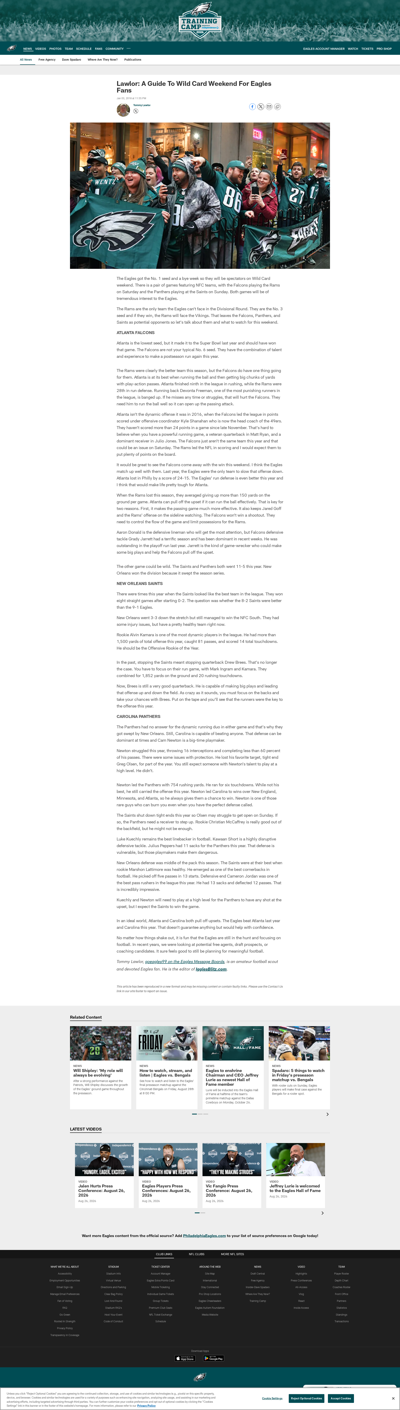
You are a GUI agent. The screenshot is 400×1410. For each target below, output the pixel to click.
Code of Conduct (113, 1321)
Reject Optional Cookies (306, 1398)
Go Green (65, 1314)
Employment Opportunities (65, 1280)
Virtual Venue (113, 1280)
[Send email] (269, 109)
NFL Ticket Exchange (160, 1314)
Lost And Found (113, 1300)
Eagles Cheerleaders (210, 1300)
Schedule (160, 1321)
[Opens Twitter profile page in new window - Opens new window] (135, 111)
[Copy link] (277, 106)
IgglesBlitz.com (211, 970)
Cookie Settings (272, 1398)
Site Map (210, 1273)
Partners (341, 1300)
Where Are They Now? (257, 1293)
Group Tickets (161, 1300)
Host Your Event (113, 1314)
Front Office (341, 1293)
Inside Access (301, 1307)
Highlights (301, 1273)
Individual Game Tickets (160, 1293)
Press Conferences (301, 1280)
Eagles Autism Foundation (210, 1307)
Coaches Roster (341, 1287)
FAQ (64, 1307)
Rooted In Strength (64, 1321)
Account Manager (160, 1273)
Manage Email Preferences (65, 1293)
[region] (200, 1398)
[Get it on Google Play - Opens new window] (214, 1360)
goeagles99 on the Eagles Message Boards (184, 962)
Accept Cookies (341, 1398)
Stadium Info (113, 1273)
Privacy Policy (65, 1328)
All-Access (301, 1287)
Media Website (210, 1314)
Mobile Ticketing (160, 1287)
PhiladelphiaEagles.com (204, 1235)
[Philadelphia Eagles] (200, 1378)
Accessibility (65, 1273)
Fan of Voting (65, 1300)
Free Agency (258, 1280)
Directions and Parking (113, 1287)
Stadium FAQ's (113, 1307)
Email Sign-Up (65, 1287)
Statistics (341, 1307)
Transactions (342, 1321)
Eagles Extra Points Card (160, 1280)
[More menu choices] (128, 48)
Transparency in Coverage (64, 1335)
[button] (194, 1114)
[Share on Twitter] (261, 109)
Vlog (301, 1293)
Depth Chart (341, 1280)
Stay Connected (210, 1287)
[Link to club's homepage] (12, 48)
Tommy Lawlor (142, 105)
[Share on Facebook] (252, 109)
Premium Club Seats (160, 1307)
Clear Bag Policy (113, 1293)
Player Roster (341, 1273)
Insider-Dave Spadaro (258, 1287)
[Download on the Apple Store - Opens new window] (185, 1358)
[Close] (393, 1398)
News (257, 1266)
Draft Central (258, 1273)
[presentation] (328, 1115)
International (210, 1280)
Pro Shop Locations (210, 1293)
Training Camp (258, 1300)
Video (301, 1266)
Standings (341, 1314)
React (301, 1300)
